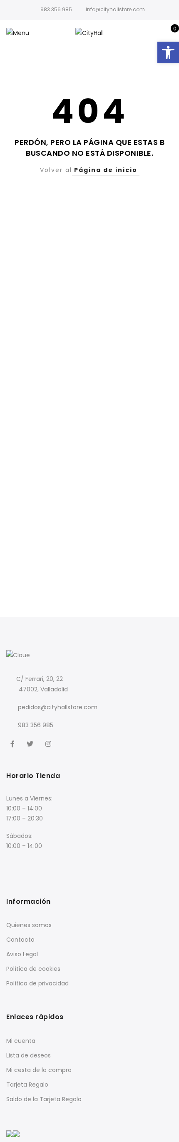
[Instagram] (49, 743)
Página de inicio (105, 170)
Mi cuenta (20, 1041)
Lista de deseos (28, 1055)
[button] (168, 52)
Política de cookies (33, 969)
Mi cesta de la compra (39, 1070)
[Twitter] (31, 743)
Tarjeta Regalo (27, 1084)
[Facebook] (13, 743)
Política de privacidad (37, 983)
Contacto (20, 939)
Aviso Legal (22, 954)
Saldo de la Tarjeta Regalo (44, 1099)
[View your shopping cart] (169, 33)
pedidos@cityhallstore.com (57, 707)
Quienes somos (29, 925)
